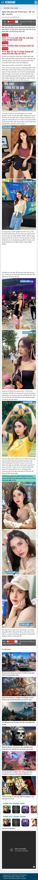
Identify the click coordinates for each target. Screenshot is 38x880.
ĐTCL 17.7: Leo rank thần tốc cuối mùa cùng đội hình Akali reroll (17, 39)
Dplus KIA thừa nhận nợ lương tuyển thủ (18, 46)
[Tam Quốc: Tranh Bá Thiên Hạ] (7, 810)
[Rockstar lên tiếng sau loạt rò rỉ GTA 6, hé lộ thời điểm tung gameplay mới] (19, 662)
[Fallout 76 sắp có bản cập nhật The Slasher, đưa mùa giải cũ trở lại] (19, 785)
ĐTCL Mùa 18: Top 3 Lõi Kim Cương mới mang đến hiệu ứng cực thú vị (18, 53)
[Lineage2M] (16, 810)
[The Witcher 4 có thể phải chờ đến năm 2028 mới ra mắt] (19, 711)
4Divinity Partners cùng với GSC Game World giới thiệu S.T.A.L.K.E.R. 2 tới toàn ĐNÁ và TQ (19, 478)
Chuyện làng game (11, 8)
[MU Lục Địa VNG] (25, 810)
